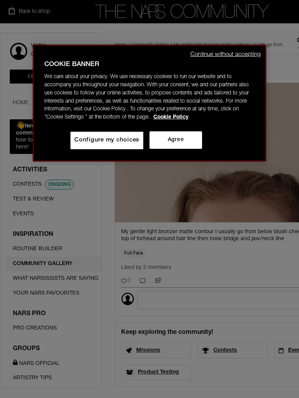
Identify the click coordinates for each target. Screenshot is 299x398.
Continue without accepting (225, 54)
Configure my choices (106, 140)
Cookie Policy (170, 117)
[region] (149, 102)
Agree (176, 140)
